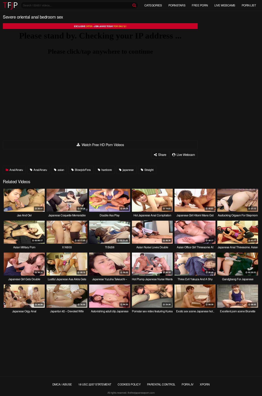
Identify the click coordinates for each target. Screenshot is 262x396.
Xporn (205, 384)
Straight (148, 170)
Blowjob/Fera (82, 170)
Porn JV (188, 384)
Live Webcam (185, 154)
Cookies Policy (129, 384)
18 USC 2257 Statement (94, 384)
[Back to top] (252, 384)
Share (161, 154)
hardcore (106, 170)
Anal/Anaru (16, 170)
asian (60, 170)
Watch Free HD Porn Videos (102, 144)
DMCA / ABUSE (62, 384)
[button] (5, 5)
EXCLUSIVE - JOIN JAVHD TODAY (100, 26)
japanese (128, 170)
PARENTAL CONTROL (161, 384)
